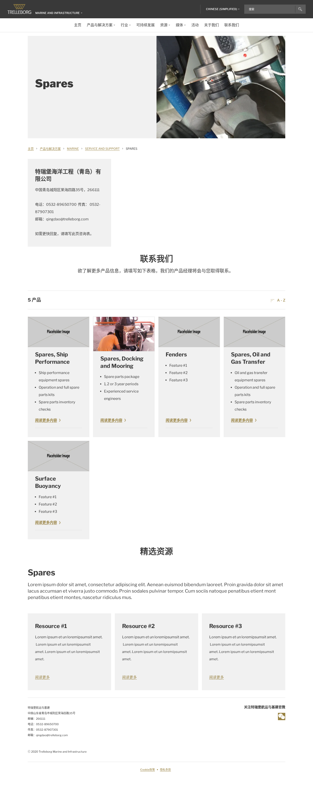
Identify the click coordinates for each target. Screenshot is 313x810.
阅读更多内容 (46, 420)
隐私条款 (165, 769)
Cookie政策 (147, 769)
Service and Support (102, 148)
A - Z (280, 300)
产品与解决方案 (50, 148)
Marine (73, 148)
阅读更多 (42, 677)
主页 (31, 148)
